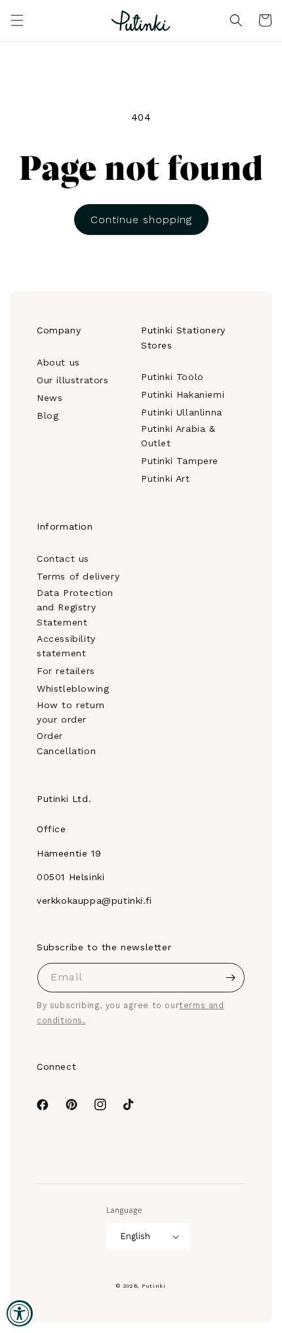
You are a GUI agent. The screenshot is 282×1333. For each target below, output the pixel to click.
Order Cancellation (66, 742)
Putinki (154, 1285)
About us (58, 362)
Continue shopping (141, 219)
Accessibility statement (66, 645)
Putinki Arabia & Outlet (178, 435)
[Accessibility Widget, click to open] (20, 1313)
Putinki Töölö (172, 376)
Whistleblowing (73, 688)
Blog (47, 415)
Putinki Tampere (179, 460)
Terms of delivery (78, 576)
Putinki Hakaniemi (182, 394)
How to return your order (71, 712)
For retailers (66, 671)
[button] (17, 20)
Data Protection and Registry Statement (75, 607)
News (49, 397)
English (135, 1236)
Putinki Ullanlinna (181, 412)
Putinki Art (165, 478)
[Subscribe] (230, 977)
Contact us (63, 558)
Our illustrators (73, 380)
